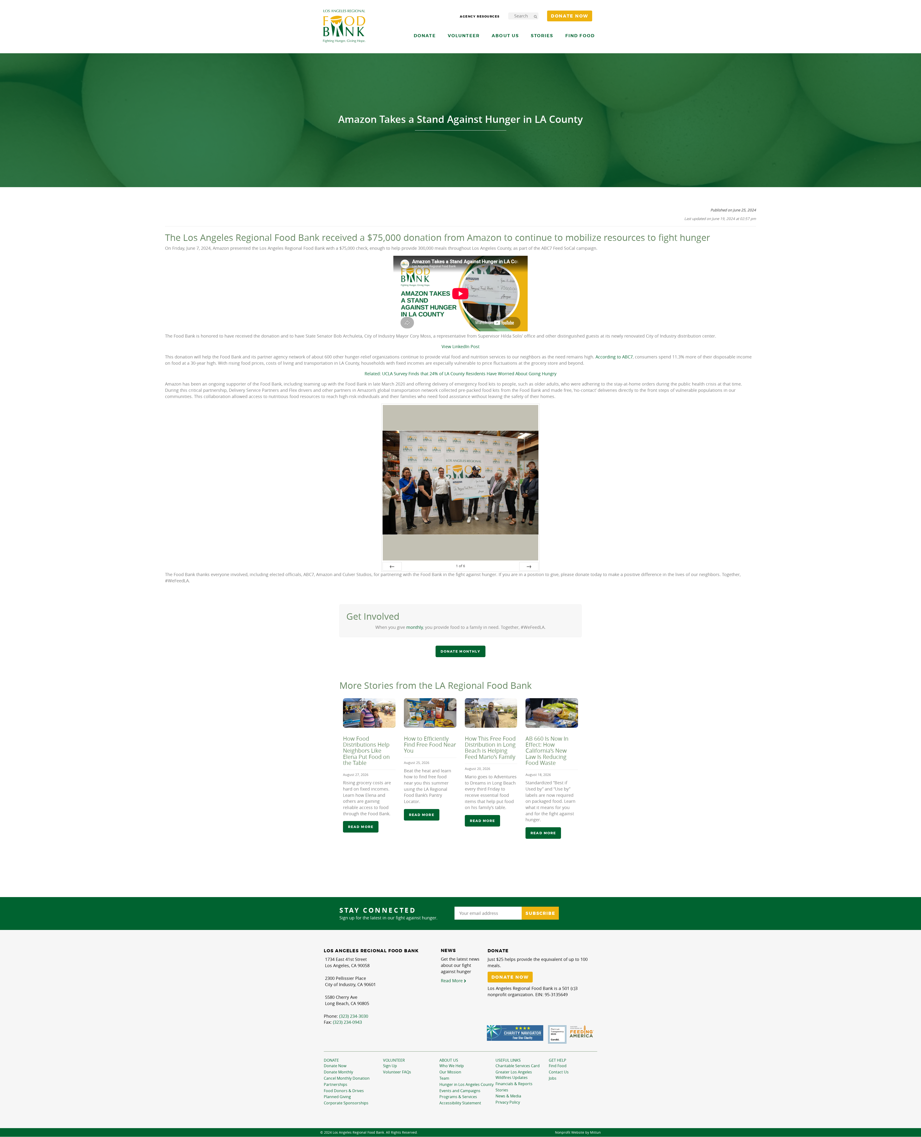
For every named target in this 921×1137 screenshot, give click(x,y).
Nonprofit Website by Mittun (578, 1132)
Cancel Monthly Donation (347, 1078)
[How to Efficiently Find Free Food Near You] (430, 713)
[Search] (535, 15)
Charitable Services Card (518, 1065)
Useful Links (508, 1060)
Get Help (557, 1060)
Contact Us (559, 1072)
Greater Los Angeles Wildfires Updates (514, 1074)
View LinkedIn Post (460, 346)
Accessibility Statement (460, 1103)
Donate (331, 1060)
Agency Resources (480, 16)
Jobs (552, 1078)
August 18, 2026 (538, 774)
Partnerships (335, 1084)
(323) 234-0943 (347, 1022)
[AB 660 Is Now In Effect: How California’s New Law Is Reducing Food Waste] (551, 713)
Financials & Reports (514, 1083)
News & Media (508, 1096)
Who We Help (451, 1065)
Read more (360, 827)
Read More (452, 980)
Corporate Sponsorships (346, 1103)
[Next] (528, 566)
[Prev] (392, 566)
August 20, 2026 (477, 768)
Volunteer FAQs (397, 1072)
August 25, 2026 (416, 762)
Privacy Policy (508, 1102)
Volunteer (394, 1060)
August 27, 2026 (355, 774)
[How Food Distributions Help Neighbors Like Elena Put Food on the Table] (369, 713)
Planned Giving (337, 1096)
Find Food (558, 1065)
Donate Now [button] (569, 16)
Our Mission (450, 1072)
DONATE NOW (510, 977)
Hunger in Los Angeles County (466, 1084)
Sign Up (390, 1065)
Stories (542, 35)
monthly (414, 627)
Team (444, 1078)
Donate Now (335, 1065)
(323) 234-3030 (353, 1016)
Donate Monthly (338, 1072)
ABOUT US (448, 1060)
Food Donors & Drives (344, 1090)
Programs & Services (458, 1096)
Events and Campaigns (459, 1090)
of (460, 566)
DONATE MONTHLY (460, 651)
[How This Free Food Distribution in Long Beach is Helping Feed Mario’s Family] (491, 713)
